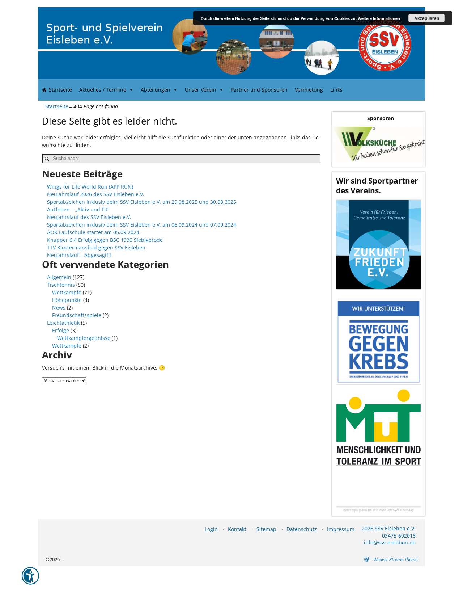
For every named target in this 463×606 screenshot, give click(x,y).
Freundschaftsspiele (76, 315)
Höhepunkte (67, 299)
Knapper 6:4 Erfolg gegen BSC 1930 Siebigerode (105, 239)
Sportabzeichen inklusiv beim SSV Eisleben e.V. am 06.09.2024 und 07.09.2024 (141, 224)
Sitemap (266, 529)
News (58, 307)
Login (211, 529)
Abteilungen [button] (155, 89)
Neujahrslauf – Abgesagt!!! (79, 255)
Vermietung (309, 89)
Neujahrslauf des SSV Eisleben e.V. (89, 217)
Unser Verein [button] (200, 89)
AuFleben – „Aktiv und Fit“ (78, 209)
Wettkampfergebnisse (83, 337)
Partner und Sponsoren (259, 89)
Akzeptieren (426, 18)
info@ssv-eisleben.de (390, 542)
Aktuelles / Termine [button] (102, 89)
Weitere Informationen (379, 18)
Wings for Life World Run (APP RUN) (90, 186)
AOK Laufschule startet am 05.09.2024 (93, 232)
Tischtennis (61, 284)
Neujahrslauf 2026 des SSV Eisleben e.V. (95, 194)
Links (336, 89)
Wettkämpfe (66, 292)
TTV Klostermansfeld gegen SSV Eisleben (96, 247)
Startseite (60, 89)
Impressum (340, 529)
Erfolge (60, 330)
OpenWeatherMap (400, 510)
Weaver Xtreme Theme (395, 559)
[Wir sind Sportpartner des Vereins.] (378, 244)
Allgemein (59, 277)
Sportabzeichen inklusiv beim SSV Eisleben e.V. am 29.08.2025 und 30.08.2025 (141, 201)
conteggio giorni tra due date (364, 510)
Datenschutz (301, 529)
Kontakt (237, 529)
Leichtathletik (63, 322)
